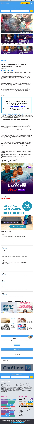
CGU (20, 409)
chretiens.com (22, 156)
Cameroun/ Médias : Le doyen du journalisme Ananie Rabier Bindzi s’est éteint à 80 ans (13, 327)
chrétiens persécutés (4, 401)
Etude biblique (11, 412)
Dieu (2, 408)
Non (13, 422)
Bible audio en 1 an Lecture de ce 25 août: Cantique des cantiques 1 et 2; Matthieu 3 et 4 (8, 314)
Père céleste (12, 406)
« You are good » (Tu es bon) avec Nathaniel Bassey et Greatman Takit (24, 55)
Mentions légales (28, 409)
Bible (9, 408)
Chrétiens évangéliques (12, 401)
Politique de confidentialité (19, 422)
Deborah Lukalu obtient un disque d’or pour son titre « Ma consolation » (9, 55)
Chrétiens (13, 399)
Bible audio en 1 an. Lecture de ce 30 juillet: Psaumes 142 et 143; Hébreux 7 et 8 (30, 327)
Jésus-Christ (3, 406)
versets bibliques (12, 410)
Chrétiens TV (24, 145)
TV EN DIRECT (6, 198)
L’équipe (27, 410)
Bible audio (6, 408)
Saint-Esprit (8, 406)
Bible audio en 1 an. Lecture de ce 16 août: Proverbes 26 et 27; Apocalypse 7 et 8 (24, 314)
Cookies (20, 410)
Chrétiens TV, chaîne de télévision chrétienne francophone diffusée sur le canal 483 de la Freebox (21, 414)
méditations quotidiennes (5, 412)
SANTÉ (4, 60)
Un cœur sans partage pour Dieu (13, 321)
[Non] (32, 421)
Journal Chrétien (12, 115)
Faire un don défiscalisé (25, 3)
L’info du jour (9, 399)
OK (11, 422)
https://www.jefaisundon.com (9, 161)
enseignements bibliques (5, 410)
